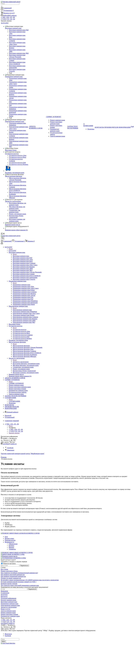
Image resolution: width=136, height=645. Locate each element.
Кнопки (11, 545)
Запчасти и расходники (21, 362)
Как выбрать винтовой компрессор (13, 574)
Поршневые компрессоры (21, 285)
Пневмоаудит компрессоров (10, 616)
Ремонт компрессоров (8, 612)
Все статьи (4, 569)
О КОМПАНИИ (14, 401)
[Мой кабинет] (2, 243)
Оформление (13, 544)
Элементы (12, 549)
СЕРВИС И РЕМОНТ (16, 383)
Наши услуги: (5, 609)
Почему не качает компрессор (11, 578)
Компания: (4, 591)
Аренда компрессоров (8, 611)
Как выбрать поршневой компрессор (13, 576)
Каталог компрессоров (8, 600)
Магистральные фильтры (21, 346)
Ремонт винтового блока (9, 571)
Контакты (4, 596)
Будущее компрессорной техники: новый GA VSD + (18, 582)
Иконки (11, 547)
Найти (3, 641)
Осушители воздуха (19, 329)
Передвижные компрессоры (22, 310)
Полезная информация (8, 598)
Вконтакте (10, 450)
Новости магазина (9, 563)
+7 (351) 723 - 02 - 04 (8, 19)
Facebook (10, 448)
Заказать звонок (14, 433)
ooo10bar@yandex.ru (10, 444)
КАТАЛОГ (12, 250)
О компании (5, 593)
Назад (11, 249)
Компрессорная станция (9, 583)
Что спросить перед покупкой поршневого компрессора (20, 585)
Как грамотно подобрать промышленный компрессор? (19, 573)
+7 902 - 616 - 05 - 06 (8, 17)
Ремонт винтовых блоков (9, 614)
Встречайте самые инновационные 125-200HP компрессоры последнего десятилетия (30, 580)
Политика (4, 594)
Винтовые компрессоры (21, 256)
